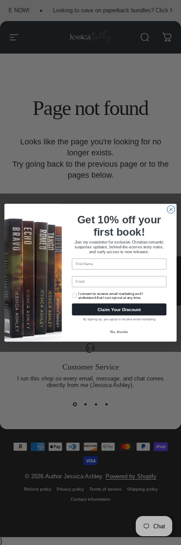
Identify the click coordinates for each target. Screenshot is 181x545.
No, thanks (119, 331)
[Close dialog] (171, 209)
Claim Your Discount (119, 309)
